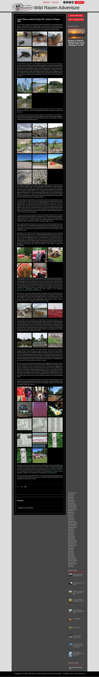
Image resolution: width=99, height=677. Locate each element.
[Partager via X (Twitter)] (21, 486)
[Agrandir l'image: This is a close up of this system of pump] (24, 101)
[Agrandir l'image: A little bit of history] (24, 424)
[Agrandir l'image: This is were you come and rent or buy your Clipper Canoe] (39, 440)
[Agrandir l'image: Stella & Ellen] (39, 254)
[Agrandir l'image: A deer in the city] (55, 340)
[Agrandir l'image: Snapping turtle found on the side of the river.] (24, 310)
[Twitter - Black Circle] (64, 2)
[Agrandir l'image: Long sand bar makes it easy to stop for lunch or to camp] (24, 161)
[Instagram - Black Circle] (67, 2)
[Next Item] (82, 33)
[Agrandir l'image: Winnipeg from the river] (24, 340)
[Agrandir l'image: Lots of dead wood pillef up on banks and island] (24, 130)
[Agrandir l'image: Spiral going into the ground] (24, 177)
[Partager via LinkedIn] (25, 486)
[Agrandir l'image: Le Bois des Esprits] (24, 455)
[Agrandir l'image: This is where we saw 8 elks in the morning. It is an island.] (55, 161)
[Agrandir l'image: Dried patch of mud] (39, 177)
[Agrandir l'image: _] (55, 146)
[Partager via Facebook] (17, 486)
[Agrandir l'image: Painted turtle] (55, 254)
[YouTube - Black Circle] (72, 2)
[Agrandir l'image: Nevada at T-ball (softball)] (24, 394)
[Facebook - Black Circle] (70, 2)
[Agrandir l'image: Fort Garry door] (24, 409)
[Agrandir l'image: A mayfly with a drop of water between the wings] (55, 310)
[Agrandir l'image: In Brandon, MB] (24, 85)
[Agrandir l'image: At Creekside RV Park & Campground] (24, 254)
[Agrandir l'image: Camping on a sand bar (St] (39, 310)
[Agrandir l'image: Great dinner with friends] (39, 394)
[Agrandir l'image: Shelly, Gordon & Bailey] (39, 270)
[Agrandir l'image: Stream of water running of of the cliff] (24, 146)
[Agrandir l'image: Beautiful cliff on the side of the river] (55, 130)
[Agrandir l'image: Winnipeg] (55, 409)
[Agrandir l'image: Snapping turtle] (39, 38)
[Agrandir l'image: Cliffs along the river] (39, 146)
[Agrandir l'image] (24, 440)
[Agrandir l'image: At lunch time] (39, 161)
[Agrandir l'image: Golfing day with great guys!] (39, 455)
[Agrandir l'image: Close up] (39, 130)
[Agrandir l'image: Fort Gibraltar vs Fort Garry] (39, 409)
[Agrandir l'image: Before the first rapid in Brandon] (39, 85)
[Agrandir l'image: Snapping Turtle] (24, 54)
